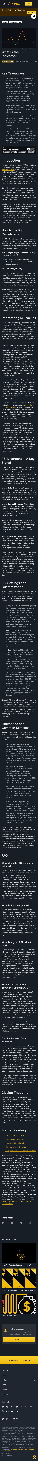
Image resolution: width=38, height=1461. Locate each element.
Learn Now (31, 13)
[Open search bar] (21, 4)
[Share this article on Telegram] (21, 1223)
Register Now (19, 1340)
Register (28, 4)
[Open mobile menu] (34, 4)
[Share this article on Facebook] (12, 1223)
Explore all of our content (17, 1360)
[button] (34, 4)
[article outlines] (33, 16)
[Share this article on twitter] (3, 1223)
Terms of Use (16, 1449)
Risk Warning (23, 1449)
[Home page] (14, 4)
